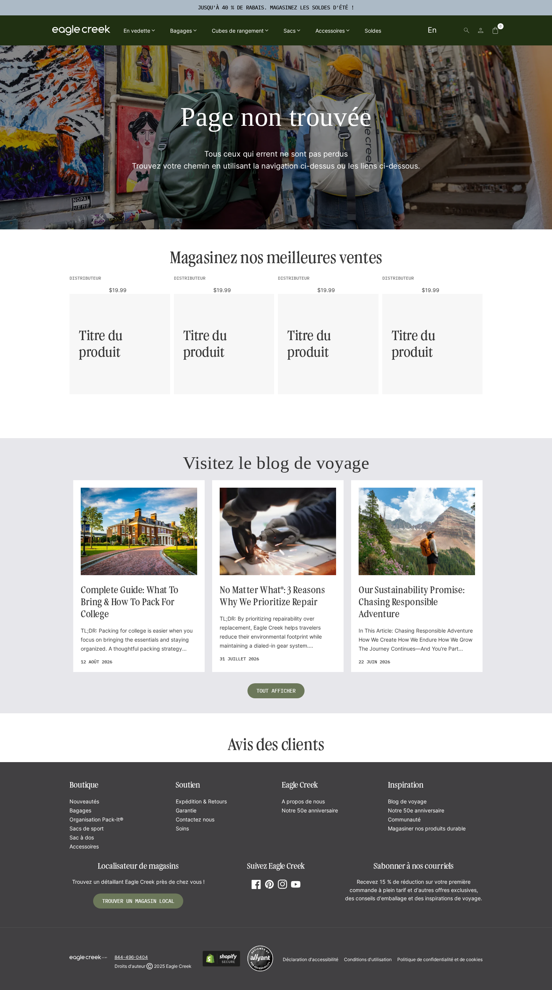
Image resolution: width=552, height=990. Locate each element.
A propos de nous (303, 801)
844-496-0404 (131, 957)
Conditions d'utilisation (368, 959)
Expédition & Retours (201, 801)
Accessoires (84, 846)
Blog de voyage (407, 801)
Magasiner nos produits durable (427, 828)
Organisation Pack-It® (96, 819)
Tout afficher (276, 690)
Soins (182, 828)
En (432, 30)
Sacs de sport (86, 828)
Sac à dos (81, 837)
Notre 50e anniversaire (310, 810)
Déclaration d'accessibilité (310, 959)
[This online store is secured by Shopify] (221, 965)
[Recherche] (467, 30)
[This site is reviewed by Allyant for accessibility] (260, 970)
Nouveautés (84, 801)
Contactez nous (195, 819)
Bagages (80, 810)
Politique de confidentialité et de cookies (440, 959)
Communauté (404, 819)
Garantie (186, 810)
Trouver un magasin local (138, 901)
